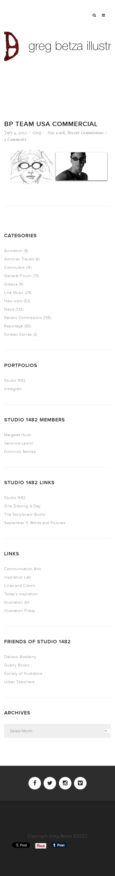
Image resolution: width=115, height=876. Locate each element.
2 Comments (15, 139)
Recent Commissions (86, 132)
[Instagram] (65, 783)
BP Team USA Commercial (51, 124)
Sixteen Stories (18, 334)
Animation (13, 250)
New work (56, 132)
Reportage (13, 326)
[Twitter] (50, 783)
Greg (37, 132)
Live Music (13, 292)
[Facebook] (34, 783)
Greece (11, 284)
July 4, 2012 (15, 132)
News (9, 309)
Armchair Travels (19, 259)
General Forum (18, 275)
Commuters (14, 267)
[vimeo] (80, 783)
